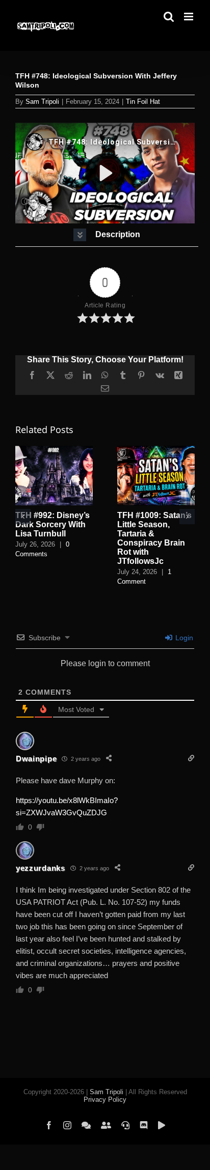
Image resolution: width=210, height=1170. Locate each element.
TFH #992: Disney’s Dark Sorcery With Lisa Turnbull (52, 524)
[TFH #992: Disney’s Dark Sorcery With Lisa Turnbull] (54, 450)
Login (183, 638)
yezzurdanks (40, 868)
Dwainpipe (36, 758)
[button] (106, 234)
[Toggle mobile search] (169, 16)
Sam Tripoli (42, 101)
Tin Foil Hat (143, 101)
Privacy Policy (105, 1099)
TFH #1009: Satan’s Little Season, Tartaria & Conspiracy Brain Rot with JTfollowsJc (154, 538)
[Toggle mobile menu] (189, 16)
